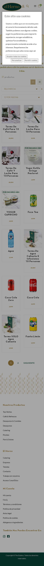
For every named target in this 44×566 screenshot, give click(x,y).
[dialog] (22, 283)
